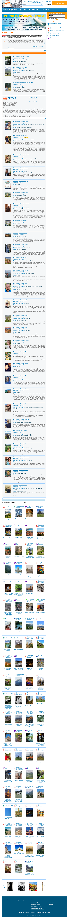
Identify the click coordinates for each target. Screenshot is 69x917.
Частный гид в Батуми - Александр (21, 168)
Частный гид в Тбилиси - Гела (20, 220)
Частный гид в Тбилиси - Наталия (21, 388)
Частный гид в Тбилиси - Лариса (20, 327)
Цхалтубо (18, 37)
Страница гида (34, 902)
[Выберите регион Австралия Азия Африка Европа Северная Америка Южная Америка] (57, 15)
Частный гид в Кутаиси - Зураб (20, 67)
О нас (50, 900)
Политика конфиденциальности (34, 915)
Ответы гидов (11, 48)
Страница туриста (59, 2)
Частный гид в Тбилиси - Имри (20, 257)
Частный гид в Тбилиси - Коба (20, 283)
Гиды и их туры (21, 900)
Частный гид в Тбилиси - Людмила (21, 340)
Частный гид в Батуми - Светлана (21, 457)
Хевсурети (10, 37)
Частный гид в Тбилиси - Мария (20, 363)
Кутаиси (17, 36)
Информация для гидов (36, 906)
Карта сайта (51, 902)
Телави (39, 36)
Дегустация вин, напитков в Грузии (57, 25)
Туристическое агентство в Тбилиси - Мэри (23, 82)
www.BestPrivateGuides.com (43, 912)
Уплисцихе (4, 37)
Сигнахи (35, 36)
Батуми (19, 35)
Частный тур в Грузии (54, 35)
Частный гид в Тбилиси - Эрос (20, 485)
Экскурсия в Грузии (54, 37)
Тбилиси (4, 35)
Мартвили (22, 36)
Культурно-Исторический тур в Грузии (56, 28)
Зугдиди (4, 36)
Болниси (23, 35)
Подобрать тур (47, 4)
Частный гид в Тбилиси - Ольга (20, 443)
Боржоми (28, 35)
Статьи (47, 10)
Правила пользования (36, 908)
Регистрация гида (35, 900)
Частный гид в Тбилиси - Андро (20, 181)
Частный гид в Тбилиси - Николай (21, 419)
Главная (5, 10)
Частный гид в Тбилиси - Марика (20, 351)
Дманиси (40, 35)
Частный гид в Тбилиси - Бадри (20, 192)
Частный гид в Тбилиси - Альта (20, 121)
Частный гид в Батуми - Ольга (20, 430)
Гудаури (35, 35)
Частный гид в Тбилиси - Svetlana (21, 154)
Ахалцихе (14, 35)
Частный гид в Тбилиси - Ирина (20, 270)
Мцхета (31, 36)
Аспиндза (9, 35)
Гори (32, 35)
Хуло (15, 37)
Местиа (27, 36)
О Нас (42, 10)
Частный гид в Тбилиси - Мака (20, 375)
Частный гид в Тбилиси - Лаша (20, 315)
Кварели (13, 36)
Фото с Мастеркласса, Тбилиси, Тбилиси (10, 892)
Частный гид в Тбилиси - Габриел (21, 56)
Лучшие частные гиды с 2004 (12, 4)
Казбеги (8, 36)
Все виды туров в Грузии (55, 23)
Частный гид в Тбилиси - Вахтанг (21, 203)
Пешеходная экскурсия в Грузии (57, 30)
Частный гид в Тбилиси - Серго (20, 470)
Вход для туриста (59, 3)
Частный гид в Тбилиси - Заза (20, 233)
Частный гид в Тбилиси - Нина (20, 135)
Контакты (51, 904)
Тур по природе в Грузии (55, 33)
